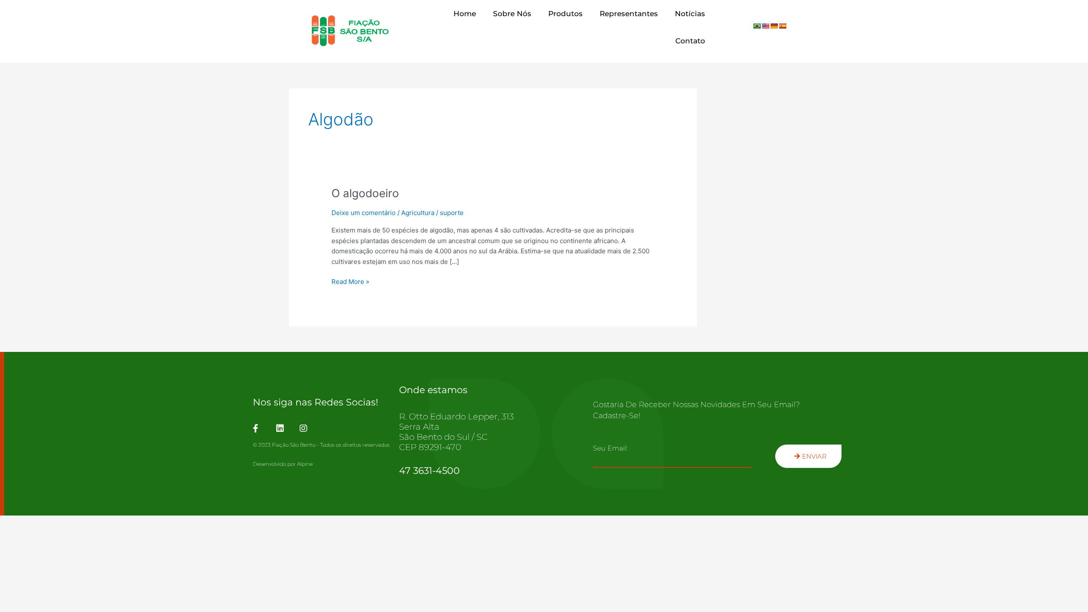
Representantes (629, 13)
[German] (774, 26)
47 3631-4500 (429, 470)
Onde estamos (433, 390)
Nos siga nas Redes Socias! (315, 402)
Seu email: (610, 448)
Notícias (690, 13)
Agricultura (417, 213)
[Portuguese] (757, 26)
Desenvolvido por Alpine (283, 464)
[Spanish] (782, 26)
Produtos (565, 13)
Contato (690, 41)
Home (464, 13)
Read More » (350, 281)
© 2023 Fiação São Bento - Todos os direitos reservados (321, 445)
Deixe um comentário (364, 213)
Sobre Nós (512, 13)
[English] (765, 26)
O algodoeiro (365, 193)
